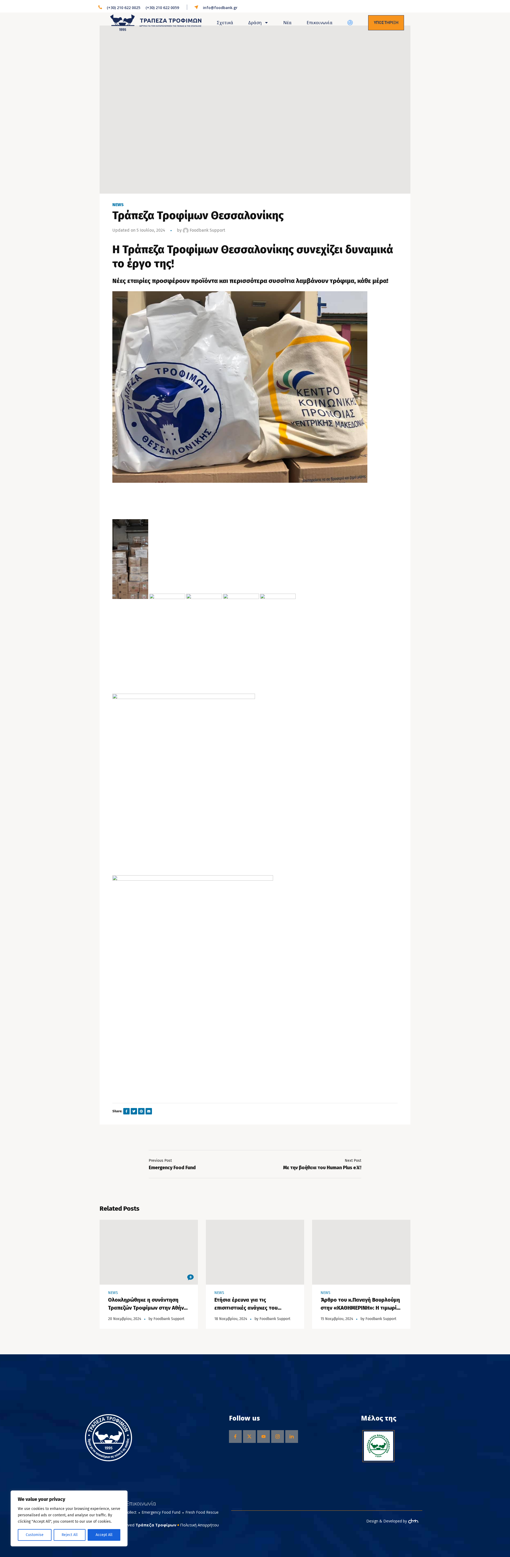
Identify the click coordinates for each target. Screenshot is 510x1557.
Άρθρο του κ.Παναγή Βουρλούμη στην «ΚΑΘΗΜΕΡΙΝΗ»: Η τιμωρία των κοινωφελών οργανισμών (360, 1308)
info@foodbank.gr (220, 7)
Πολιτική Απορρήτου (199, 1524)
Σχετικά (225, 23)
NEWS (118, 204)
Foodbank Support (207, 230)
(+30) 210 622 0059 (162, 7)
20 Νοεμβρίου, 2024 (124, 1319)
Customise (35, 1535)
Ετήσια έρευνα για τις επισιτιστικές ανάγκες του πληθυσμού (246, 1308)
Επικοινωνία (320, 23)
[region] (69, 1518)
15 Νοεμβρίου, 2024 (337, 1319)
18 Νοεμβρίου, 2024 (230, 1319)
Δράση (255, 23)
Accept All (104, 1535)
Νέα (287, 23)
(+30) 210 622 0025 (123, 7)
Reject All (70, 1535)
